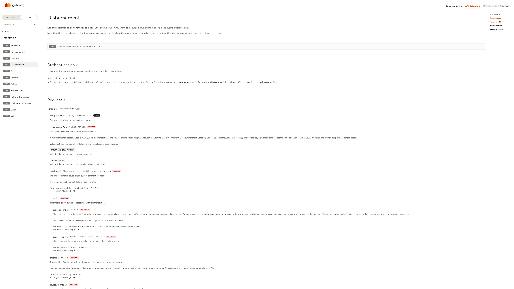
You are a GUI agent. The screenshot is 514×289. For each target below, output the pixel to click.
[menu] (496, 6)
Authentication (495, 18)
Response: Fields (496, 25)
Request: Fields (495, 22)
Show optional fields (67, 109)
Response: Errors (496, 29)
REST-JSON (10, 17)
